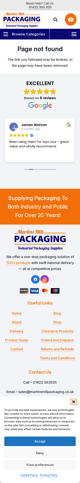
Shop (57, 322)
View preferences (40, 465)
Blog (57, 313)
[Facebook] (35, 279)
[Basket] (71, 19)
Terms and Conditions (57, 358)
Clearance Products (57, 331)
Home (17, 313)
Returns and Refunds (57, 349)
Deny (40, 453)
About (17, 322)
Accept (40, 441)
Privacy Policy (49, 475)
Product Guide (16, 340)
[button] (73, 402)
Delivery (16, 331)
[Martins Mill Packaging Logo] (21, 19)
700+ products (18, 263)
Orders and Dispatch (57, 340)
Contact (16, 349)
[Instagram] (44, 279)
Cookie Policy (29, 475)
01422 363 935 (40, 7)
